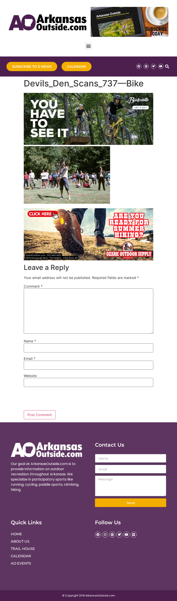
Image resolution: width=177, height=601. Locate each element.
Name (30, 341)
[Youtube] (160, 66)
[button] (88, 46)
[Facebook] (138, 66)
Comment (33, 286)
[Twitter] (153, 66)
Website (30, 375)
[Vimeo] (134, 535)
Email (29, 358)
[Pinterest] (146, 66)
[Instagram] (105, 535)
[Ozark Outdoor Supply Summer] (88, 259)
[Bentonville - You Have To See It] (88, 143)
